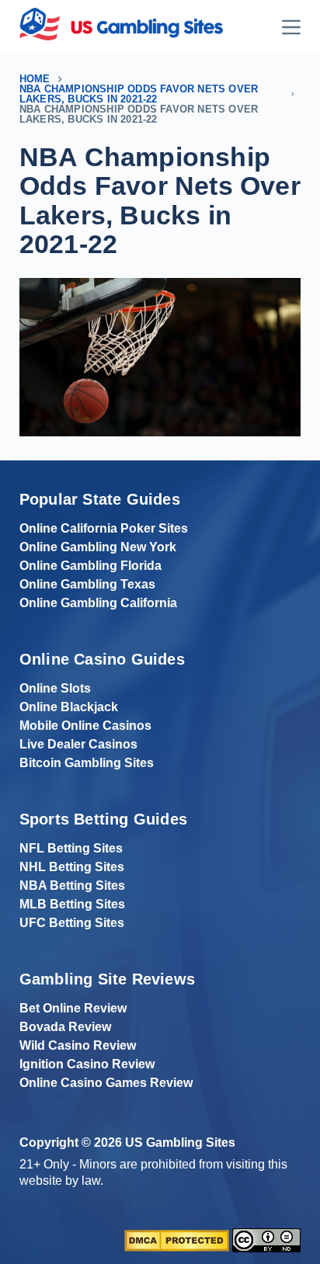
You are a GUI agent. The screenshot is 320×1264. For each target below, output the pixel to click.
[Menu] (291, 27)
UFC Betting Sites (71, 922)
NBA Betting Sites (72, 885)
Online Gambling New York (97, 547)
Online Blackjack (68, 707)
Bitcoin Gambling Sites (86, 762)
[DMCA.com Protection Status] (176, 1239)
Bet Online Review (73, 1008)
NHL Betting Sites (71, 866)
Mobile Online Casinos (85, 725)
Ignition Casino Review (87, 1064)
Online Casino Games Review (106, 1082)
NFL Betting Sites (71, 848)
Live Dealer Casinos (78, 744)
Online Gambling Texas (87, 584)
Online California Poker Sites (103, 528)
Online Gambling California (98, 602)
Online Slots (55, 688)
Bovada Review (65, 1026)
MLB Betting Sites (72, 904)
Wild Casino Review (77, 1045)
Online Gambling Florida (90, 565)
